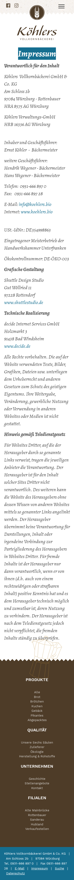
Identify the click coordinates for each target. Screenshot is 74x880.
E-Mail (19, 868)
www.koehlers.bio (37, 211)
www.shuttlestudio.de (23, 302)
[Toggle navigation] (61, 6)
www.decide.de (17, 346)
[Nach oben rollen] (65, 871)
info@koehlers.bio (35, 204)
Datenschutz (15, 873)
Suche (59, 868)
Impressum (39, 868)
